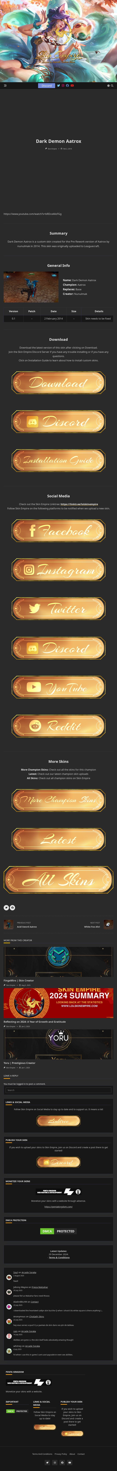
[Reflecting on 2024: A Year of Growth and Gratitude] (58, 1003)
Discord (47, 85)
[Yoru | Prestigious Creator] (58, 1044)
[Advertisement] (58, 112)
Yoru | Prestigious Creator (19, 1063)
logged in (21, 1083)
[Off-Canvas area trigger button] (5, 85)
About (72, 1454)
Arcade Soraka (29, 1272)
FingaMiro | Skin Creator (19, 980)
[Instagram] (63, 85)
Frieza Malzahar (40, 1287)
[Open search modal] (112, 85)
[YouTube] (72, 85)
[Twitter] (58, 85)
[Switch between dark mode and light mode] (108, 85)
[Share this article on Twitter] (6, 907)
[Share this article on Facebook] (12, 907)
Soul (15, 1272)
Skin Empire (52, 149)
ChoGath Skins (36, 1316)
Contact (35, 1301)
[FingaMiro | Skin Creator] (58, 962)
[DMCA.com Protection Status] (58, 1231)
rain (15, 1331)
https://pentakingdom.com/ (58, 1206)
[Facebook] (67, 85)
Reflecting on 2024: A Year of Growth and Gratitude (35, 1021)
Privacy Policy (61, 1454)
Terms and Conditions (42, 1454)
